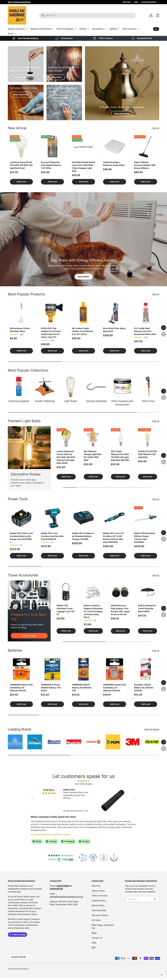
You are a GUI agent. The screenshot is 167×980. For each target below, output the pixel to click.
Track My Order (99, 910)
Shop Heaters (83, 277)
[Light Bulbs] (70, 386)
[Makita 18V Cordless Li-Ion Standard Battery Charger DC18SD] (83, 517)
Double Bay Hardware (20, 969)
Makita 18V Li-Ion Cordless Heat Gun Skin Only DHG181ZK (52, 536)
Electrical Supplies (65, 29)
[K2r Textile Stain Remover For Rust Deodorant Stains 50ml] (145, 312)
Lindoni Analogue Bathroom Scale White (113, 163)
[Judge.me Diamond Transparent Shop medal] (83, 858)
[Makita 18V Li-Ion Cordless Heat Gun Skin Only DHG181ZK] (52, 517)
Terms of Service (99, 895)
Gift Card (127, 2)
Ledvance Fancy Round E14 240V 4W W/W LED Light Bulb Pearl (21, 165)
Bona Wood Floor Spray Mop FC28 (114, 329)
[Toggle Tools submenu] (14, 33)
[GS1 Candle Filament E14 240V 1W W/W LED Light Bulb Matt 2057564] (120, 437)
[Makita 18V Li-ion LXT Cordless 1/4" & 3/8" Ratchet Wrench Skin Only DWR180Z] (114, 517)
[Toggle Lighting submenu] (118, 28)
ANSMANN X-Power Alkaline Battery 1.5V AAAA (51, 687)
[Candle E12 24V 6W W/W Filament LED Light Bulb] (147, 437)
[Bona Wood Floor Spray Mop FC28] (114, 312)
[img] (83, 780)
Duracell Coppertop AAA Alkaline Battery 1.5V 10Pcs (51, 165)
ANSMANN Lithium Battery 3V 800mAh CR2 (81, 687)
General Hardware (96, 401)
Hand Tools (148, 401)
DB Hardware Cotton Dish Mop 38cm (20, 329)
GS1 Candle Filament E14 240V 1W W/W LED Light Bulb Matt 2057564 (120, 455)
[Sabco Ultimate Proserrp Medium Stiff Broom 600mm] (145, 146)
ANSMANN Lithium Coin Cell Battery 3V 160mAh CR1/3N (21, 687)
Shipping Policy (99, 900)
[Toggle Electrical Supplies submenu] (75, 28)
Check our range (29, 636)
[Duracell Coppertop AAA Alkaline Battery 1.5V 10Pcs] (52, 146)
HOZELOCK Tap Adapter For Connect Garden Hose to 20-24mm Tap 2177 (51, 332)
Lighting (113, 29)
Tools (10, 33)
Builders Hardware (16, 29)
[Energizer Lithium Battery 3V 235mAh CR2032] (145, 669)
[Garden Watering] (45, 386)
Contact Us (97, 938)
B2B (136, 2)
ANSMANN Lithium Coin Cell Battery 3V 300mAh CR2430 (114, 687)
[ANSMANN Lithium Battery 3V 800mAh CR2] (83, 669)
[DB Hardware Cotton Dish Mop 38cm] (21, 312)
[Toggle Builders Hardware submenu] (26, 28)
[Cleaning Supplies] (19, 386)
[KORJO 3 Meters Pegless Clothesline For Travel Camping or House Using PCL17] (93, 592)
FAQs (94, 942)
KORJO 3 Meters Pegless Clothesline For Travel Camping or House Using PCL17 (93, 611)
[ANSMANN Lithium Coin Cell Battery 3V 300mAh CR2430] (114, 669)
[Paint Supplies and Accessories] (122, 386)
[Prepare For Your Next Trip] (29, 595)
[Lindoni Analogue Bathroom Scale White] (114, 146)
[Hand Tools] (148, 386)
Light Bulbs (70, 401)
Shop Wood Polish (20, 94)
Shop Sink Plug (19, 77)
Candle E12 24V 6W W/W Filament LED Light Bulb (147, 454)
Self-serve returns (100, 915)
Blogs (94, 933)
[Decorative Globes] (29, 447)
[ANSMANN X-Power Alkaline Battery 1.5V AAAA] (52, 669)
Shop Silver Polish (122, 114)
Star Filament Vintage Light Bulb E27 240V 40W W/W (92, 455)
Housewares (97, 29)
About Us (96, 886)
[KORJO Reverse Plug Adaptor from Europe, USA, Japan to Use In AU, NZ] (120, 592)
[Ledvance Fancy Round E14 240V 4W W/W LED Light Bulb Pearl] (21, 146)
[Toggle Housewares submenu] (105, 28)
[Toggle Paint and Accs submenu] (138, 28)
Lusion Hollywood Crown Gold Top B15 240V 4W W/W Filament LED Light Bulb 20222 (66, 457)
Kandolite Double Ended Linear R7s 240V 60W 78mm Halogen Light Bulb (83, 166)
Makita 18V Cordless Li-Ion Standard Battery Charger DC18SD (83, 536)
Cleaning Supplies (18, 401)
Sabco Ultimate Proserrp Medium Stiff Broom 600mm (144, 165)
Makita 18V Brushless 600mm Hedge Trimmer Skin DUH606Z (144, 537)
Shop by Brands (152, 729)
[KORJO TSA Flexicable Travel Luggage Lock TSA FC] (66, 592)
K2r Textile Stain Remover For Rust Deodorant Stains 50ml (145, 331)
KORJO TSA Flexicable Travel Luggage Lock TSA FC (65, 610)
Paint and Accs (129, 29)
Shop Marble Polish (60, 98)
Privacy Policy (98, 890)
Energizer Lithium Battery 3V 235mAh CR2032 (143, 687)
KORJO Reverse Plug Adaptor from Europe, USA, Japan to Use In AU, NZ (120, 610)
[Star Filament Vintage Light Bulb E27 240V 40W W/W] (93, 437)
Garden (82, 29)
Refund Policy (98, 905)
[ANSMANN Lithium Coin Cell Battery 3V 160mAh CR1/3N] (21, 669)
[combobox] (87, 15)
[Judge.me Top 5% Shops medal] (114, 858)
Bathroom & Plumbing (41, 29)
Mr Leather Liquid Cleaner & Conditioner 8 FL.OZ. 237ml (82, 331)
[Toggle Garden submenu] (88, 28)
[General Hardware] (96, 386)
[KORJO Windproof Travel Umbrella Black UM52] (147, 592)
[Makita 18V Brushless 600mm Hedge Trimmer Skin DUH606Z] (145, 517)
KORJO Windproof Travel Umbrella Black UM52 (147, 608)
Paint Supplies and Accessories (122, 403)
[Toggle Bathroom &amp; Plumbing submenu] (52, 28)
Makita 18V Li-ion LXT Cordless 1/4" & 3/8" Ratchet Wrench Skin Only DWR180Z (113, 537)
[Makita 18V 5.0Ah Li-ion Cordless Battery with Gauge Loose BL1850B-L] (21, 517)
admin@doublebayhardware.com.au (66, 896)
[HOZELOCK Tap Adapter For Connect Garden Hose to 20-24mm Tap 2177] (52, 312)
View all (155, 128)
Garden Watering (44, 401)
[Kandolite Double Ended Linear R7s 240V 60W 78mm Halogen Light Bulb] (83, 146)
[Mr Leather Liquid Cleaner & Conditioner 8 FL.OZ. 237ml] (83, 312)
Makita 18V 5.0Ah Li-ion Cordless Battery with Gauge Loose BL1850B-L (21, 537)
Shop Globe (56, 77)
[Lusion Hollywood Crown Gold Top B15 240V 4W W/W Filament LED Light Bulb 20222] (66, 437)
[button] (157, 15)
